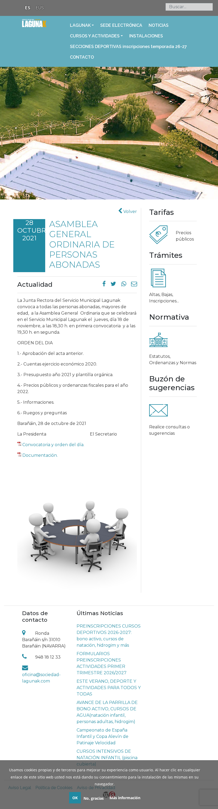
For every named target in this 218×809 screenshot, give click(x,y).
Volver (129, 211)
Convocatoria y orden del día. (53, 444)
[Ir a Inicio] (34, 26)
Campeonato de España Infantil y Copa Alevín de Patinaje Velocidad (102, 736)
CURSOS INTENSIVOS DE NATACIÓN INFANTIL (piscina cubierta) (107, 758)
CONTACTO (82, 57)
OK (75, 797)
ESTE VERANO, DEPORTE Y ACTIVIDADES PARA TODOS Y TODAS (109, 688)
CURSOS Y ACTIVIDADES (95, 35)
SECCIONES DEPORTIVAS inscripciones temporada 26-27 (128, 46)
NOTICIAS (159, 25)
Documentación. (40, 455)
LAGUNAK (80, 25)
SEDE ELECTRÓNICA (121, 25)
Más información (125, 797)
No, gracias (93, 798)
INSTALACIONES (146, 35)
